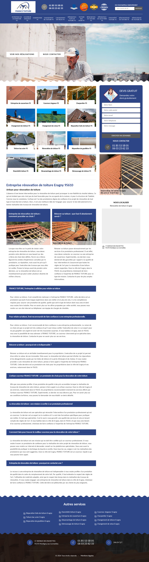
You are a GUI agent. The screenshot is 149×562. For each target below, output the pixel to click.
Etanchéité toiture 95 (113, 18)
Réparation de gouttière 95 (102, 18)
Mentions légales (87, 556)
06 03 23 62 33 (56, 8)
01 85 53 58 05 (56, 5)
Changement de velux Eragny (108, 524)
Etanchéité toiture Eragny (71, 512)
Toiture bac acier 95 (82, 18)
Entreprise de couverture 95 (17, 18)
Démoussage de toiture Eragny (73, 524)
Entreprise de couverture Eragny (74, 516)
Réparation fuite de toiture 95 (72, 18)
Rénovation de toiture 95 (91, 18)
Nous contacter (52, 54)
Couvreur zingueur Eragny (107, 512)
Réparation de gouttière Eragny (38, 521)
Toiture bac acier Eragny (35, 517)
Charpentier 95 (37, 18)
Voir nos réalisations (22, 54)
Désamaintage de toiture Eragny (74, 520)
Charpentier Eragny (104, 516)
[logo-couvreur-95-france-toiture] (21, 7)
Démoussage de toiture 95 (137, 18)
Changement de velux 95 (60, 18)
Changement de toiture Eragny (109, 520)
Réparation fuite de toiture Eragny (39, 513)
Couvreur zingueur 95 (27, 18)
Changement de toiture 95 (49, 18)
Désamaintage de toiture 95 (124, 18)
